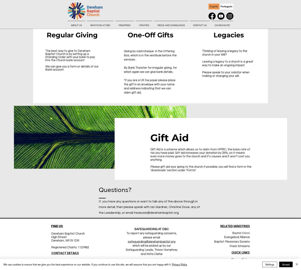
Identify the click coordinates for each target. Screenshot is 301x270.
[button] (76, 24)
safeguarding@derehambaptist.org (151, 241)
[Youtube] (221, 16)
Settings (269, 264)
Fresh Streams (240, 246)
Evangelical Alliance (237, 237)
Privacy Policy (179, 264)
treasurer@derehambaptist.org (156, 212)
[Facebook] (212, 16)
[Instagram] (229, 16)
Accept (286, 264)
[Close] (297, 264)
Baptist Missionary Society (232, 241)
